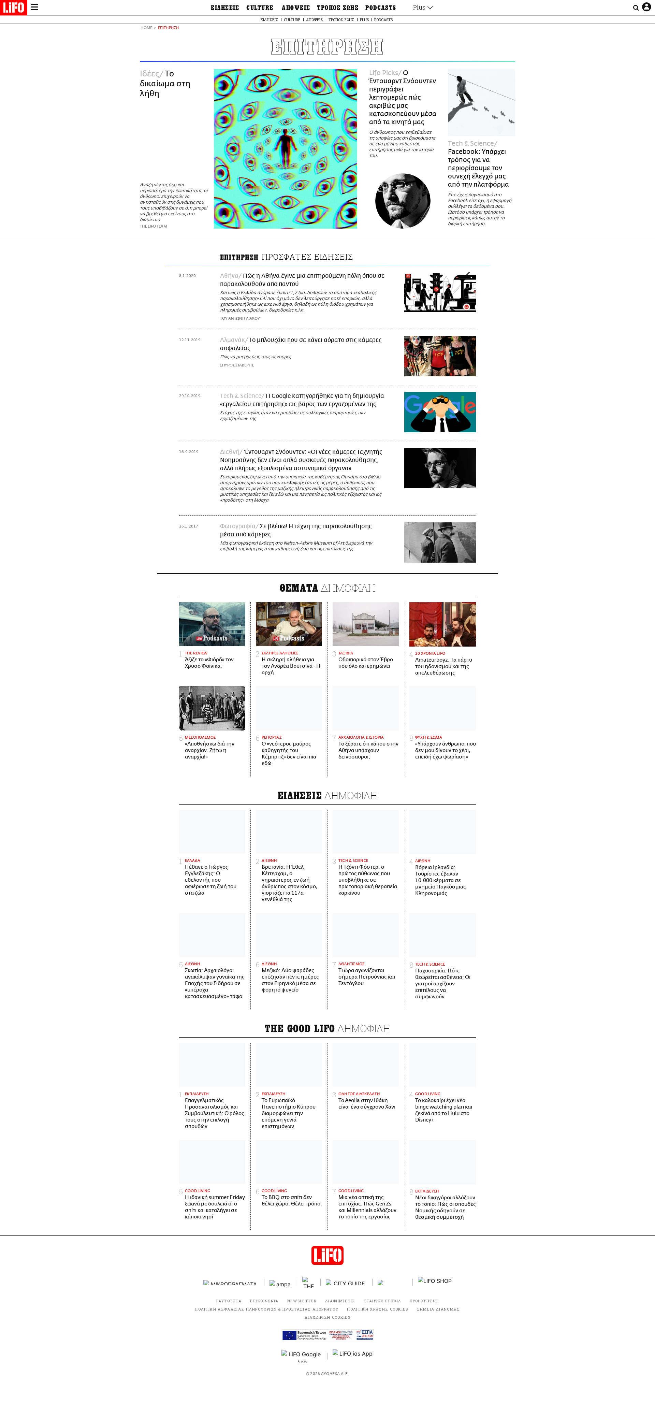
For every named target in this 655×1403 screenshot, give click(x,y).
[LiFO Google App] (301, 1356)
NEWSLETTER (302, 1301)
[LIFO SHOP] (435, 1282)
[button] (34, 8)
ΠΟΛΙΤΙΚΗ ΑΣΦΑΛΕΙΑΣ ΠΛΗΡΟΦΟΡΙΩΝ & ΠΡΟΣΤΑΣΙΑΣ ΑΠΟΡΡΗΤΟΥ (266, 1309)
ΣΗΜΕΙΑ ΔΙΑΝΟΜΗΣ (438, 1309)
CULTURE (259, 8)
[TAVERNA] (393, 1282)
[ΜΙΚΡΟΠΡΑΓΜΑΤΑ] (231, 1282)
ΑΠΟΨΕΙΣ (296, 8)
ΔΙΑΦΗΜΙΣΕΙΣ (340, 1301)
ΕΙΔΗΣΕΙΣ (225, 8)
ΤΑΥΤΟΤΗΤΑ (229, 1301)
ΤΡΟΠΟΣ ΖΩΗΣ (338, 8)
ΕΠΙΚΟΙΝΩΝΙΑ (264, 1301)
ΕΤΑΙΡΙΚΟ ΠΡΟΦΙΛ (382, 1301)
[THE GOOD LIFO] (309, 1282)
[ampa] (281, 1282)
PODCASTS (380, 8)
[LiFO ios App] (353, 1356)
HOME (146, 28)
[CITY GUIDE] (346, 1282)
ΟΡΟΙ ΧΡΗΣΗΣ (424, 1301)
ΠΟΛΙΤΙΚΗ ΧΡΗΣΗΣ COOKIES (377, 1309)
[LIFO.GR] (13, 9)
